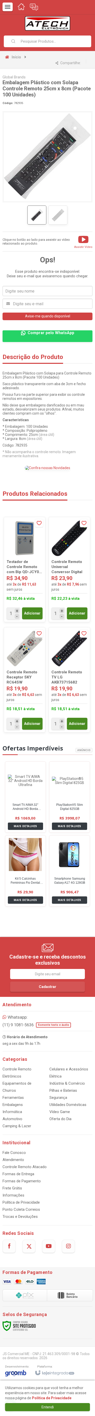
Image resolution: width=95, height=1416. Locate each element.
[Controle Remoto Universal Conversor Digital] (69, 569)
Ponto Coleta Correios (21, 1209)
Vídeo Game (59, 1112)
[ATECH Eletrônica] (47, 23)
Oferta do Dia (60, 1119)
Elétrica (55, 1076)
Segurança (58, 1097)
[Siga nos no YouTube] (48, 1246)
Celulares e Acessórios (68, 1069)
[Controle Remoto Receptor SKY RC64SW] (24, 679)
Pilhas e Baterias (63, 1090)
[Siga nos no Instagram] (68, 1246)
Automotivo (12, 1119)
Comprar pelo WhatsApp (51, 332)
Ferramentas (13, 1097)
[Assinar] (47, 987)
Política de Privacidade (21, 1202)
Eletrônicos (12, 1076)
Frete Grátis (12, 1188)
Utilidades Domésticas (67, 1104)
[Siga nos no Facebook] (9, 1246)
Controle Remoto (17, 1069)
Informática (12, 1112)
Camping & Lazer (17, 1126)
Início (16, 57)
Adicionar (32, 613)
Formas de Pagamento (22, 1181)
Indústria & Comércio (67, 1083)
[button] (83, 241)
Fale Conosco (14, 1152)
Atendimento (13, 1159)
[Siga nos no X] (28, 1246)
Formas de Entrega (18, 1174)
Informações (13, 1195)
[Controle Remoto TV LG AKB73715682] (69, 679)
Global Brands (14, 77)
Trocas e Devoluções (20, 1216)
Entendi (48, 1407)
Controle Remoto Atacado (25, 1167)
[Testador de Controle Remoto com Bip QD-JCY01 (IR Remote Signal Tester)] (24, 569)
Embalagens (13, 1104)
